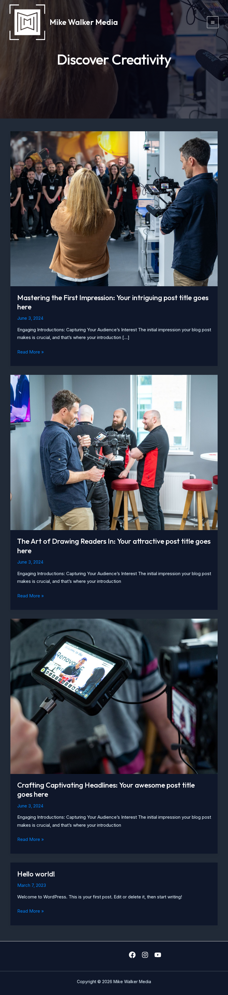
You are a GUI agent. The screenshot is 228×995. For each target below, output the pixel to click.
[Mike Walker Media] (27, 22)
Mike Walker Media (84, 22)
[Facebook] (132, 954)
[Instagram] (145, 954)
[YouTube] (157, 954)
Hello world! (36, 873)
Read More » (30, 352)
